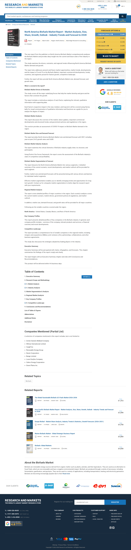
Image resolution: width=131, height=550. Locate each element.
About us (58, 513)
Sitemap (54, 545)
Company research (80, 516)
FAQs (94, 516)
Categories (77, 513)
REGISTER (115, 502)
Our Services (123, 20)
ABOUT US (90, 1)
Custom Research (79, 519)
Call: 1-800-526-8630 (110, 77)
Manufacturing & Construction (44, 20)
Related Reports (11, 67)
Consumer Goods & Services (102, 20)
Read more (66, 474)
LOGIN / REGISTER (121, 1)
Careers (58, 516)
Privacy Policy (62, 545)
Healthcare (9, 20)
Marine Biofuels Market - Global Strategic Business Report (55, 434)
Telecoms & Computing (81, 20)
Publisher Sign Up (116, 513)
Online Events (115, 519)
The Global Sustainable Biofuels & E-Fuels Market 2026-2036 (56, 398)
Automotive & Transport (71, 20)
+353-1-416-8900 (102, 6)
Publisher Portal (116, 516)
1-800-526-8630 (88, 9)
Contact (95, 513)
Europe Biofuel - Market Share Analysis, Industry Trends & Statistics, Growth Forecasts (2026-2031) (69, 422)
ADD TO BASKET (111, 56)
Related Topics (11, 64)
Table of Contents (12, 58)
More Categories (114, 20)
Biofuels (28, 381)
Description (9, 55)
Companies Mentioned (13, 61)
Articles (113, 522)
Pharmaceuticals (21, 20)
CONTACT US (100, 1)
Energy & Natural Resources (58, 20)
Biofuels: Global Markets (43, 445)
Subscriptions (78, 522)
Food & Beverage (91, 20)
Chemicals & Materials (33, 20)
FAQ (109, 1)
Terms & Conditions (73, 545)
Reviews (58, 519)
